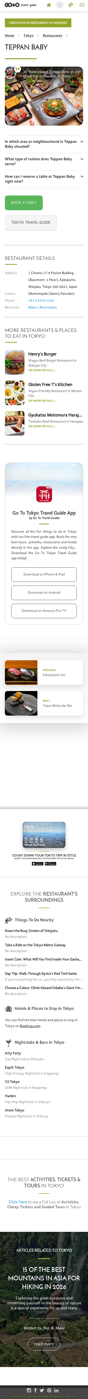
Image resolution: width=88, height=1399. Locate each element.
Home (9, 36)
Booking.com (30, 1026)
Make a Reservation (42, 307)
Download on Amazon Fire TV (44, 611)
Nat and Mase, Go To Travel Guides (10, 71)
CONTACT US (82, 5)
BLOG (71, 5)
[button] (42, 1362)
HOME (49, 5)
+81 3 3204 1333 (41, 300)
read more (44, 1344)
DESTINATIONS (60, 5)
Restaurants (52, 36)
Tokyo (28, 36)
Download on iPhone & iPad (44, 574)
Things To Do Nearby (34, 920)
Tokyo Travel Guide (30, 223)
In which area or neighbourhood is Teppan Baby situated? (41, 144)
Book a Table (24, 203)
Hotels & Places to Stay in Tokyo (44, 1009)
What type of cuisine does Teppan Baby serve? (38, 161)
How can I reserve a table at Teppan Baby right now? (40, 179)
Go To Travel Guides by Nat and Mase (20, 4)
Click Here (18, 1202)
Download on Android (44, 592)
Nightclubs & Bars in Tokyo (39, 1043)
